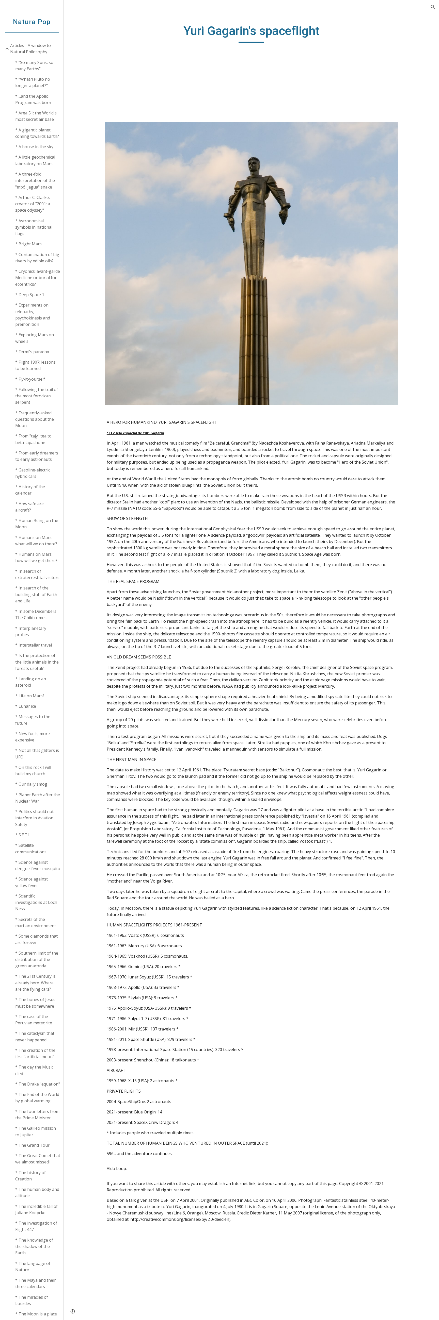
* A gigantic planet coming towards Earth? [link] (37, 133)
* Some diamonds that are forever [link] (36, 939)
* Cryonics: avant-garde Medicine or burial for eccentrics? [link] (37, 277)
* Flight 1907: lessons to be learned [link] (35, 365)
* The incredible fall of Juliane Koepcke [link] (36, 1209)
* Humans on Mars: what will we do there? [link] (36, 541)
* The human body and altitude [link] (37, 1192)
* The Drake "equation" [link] (37, 1084)
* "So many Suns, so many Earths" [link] (34, 66)
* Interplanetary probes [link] (30, 631)
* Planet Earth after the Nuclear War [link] (37, 798)
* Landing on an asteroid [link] (30, 682)
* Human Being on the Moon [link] (36, 524)
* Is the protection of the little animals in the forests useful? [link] (37, 662)
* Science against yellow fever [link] (31, 882)
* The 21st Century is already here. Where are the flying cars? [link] (35, 982)
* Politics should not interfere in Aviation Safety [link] (34, 818)
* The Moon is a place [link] (36, 1314)
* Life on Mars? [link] (29, 696)
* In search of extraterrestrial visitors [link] (37, 574)
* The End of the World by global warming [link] (37, 1098)
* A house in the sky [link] (34, 146)
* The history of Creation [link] (30, 1176)
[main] (251, 33)
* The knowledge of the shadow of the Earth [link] (34, 1246)
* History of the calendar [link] (30, 490)
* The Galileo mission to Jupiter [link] (35, 1131)
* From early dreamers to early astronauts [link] (36, 456)
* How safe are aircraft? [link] (29, 507)
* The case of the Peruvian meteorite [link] (33, 1020)
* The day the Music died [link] (34, 1070)
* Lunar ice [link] (25, 706)
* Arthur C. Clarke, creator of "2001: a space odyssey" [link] (32, 204)
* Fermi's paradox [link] (32, 351)
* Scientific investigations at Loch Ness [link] (36, 902)
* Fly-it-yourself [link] (30, 379)
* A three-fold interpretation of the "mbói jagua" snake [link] (35, 180)
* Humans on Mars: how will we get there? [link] (36, 557)
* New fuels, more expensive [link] (32, 737)
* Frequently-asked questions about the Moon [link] (34, 419)
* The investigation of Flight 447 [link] (36, 1226)
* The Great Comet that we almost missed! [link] (37, 1159)
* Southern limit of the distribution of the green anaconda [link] (36, 959)
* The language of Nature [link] (32, 1267)
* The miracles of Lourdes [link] (31, 1300)
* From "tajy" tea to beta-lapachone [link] (33, 439)
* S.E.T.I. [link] (22, 835)
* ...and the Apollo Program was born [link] (33, 99)
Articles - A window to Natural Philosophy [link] (30, 49)
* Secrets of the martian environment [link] (35, 922)
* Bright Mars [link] (28, 244)
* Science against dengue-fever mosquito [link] (37, 865)
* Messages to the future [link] (32, 720)
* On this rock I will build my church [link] (33, 770)
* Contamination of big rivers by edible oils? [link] (37, 258)
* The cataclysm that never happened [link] (34, 1036)
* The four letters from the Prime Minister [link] (37, 1115)
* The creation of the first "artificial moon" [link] (35, 1053)
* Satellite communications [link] (30, 848)
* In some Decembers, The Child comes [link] (36, 614)
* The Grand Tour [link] (32, 1145)
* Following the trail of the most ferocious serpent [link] (36, 396)
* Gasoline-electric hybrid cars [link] (32, 473)
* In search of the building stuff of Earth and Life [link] (36, 594)
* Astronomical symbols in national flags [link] (33, 227)
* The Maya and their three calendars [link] (35, 1283)
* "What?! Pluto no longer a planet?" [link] (32, 82)
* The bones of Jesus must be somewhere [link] (35, 1003)
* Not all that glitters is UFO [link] (37, 753)
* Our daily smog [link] (31, 784)
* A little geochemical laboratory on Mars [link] (35, 160)
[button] (433, 7)
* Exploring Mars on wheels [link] (34, 338)
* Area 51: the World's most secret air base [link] (36, 116)
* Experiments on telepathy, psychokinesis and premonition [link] (32, 314)
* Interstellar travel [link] (33, 645)
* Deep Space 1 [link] (29, 294)
